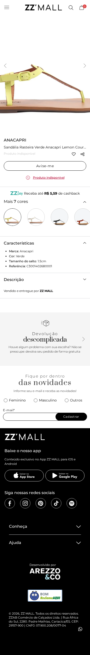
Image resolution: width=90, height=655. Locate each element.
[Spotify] (71, 503)
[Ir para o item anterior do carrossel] (5, 66)
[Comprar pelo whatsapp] (80, 629)
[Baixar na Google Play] (65, 476)
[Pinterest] (41, 503)
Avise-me (45, 166)
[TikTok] (56, 503)
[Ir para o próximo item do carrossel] (85, 66)
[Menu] (7, 7)
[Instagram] (25, 503)
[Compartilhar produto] (82, 154)
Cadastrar (71, 416)
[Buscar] (71, 7)
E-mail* (9, 410)
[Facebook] (9, 503)
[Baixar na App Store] (24, 476)
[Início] (43, 7)
